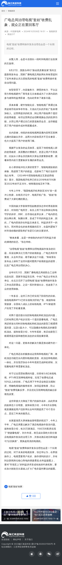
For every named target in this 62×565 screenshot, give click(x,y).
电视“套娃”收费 (15, 486)
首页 (3, 11)
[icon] (32, 554)
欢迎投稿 (5, 539)
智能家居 (53, 31)
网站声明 (17, 539)
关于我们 (29, 539)
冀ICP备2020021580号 (42, 544)
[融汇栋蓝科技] (11, 3)
